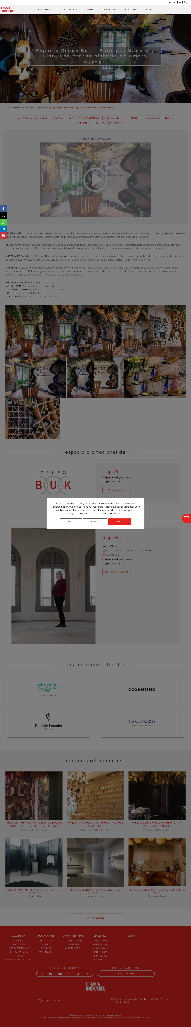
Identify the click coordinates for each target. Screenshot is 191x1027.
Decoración (69, 10)
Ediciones (131, 10)
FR (180, 2)
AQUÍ (58, 510)
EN (175, 2)
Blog (149, 10)
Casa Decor (45, 10)
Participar (110, 10)
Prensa (90, 10)
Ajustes (71, 521)
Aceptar (119, 521)
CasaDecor (7, 10)
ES (170, 2)
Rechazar (95, 521)
